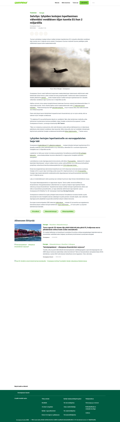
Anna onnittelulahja (70, 407)
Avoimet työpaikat (47, 407)
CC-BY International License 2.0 (80, 419)
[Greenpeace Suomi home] (20, 3)
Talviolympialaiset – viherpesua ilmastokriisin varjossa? (64, 247)
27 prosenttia (82, 171)
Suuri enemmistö (63, 204)
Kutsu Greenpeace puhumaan (50, 415)
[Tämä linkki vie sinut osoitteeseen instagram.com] (24, 403)
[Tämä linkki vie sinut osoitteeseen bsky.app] (20, 403)
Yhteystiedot (45, 399)
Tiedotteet (33, 13)
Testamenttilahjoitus (70, 415)
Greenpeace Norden (21, 420)
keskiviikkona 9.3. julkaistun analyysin (49, 145)
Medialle (44, 403)
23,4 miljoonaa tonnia (69, 165)
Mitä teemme (66, 3)
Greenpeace (46, 237)
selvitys (43, 97)
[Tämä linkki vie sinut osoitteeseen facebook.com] (15, 403)
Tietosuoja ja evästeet (92, 403)
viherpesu (72, 244)
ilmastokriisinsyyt (62, 224)
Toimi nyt (75, 3)
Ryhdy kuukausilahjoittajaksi (72, 399)
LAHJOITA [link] (84, 3)
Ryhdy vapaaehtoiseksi (49, 411)
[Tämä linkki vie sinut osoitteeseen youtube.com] (32, 403)
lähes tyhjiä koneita (71, 131)
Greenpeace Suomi (48, 257)
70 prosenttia (71, 161)
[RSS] (40, 403)
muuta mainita (37, 419)
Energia (41, 13)
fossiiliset (53, 224)
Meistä (57, 3)
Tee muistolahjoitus (69, 411)
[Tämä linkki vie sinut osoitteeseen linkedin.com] (36, 403)
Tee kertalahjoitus (69, 403)
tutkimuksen (59, 202)
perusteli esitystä (57, 107)
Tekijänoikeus (89, 399)
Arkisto (87, 413)
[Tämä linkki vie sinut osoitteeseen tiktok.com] (28, 403)
